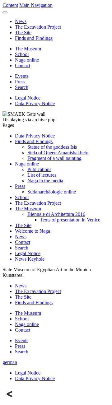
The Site (23, 32)
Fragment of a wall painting (54, 158)
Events (21, 76)
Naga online (27, 60)
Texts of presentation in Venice (70, 219)
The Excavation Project (38, 27)
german (9, 362)
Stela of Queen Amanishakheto (57, 152)
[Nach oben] (9, 399)
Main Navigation (36, 5)
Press (20, 81)
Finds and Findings (34, 38)
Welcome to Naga (32, 231)
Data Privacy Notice (35, 103)
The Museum (28, 48)
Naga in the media (45, 180)
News (20, 21)
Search (21, 87)
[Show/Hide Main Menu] (4, 12)
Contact (22, 65)
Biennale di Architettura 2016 (56, 214)
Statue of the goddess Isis (52, 147)
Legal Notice (27, 97)
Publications (39, 169)
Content (10, 5)
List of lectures (41, 175)
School (22, 54)
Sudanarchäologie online (51, 191)
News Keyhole (29, 259)
